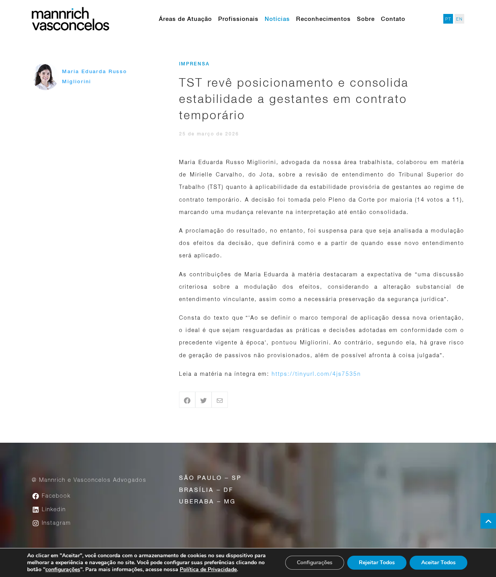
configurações (62, 569)
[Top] (488, 521)
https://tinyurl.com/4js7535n (316, 373)
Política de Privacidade (208, 569)
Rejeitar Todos (377, 562)
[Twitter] (203, 399)
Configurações (314, 562)
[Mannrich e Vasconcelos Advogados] (70, 19)
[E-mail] (219, 399)
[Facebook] (187, 399)
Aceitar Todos (438, 562)
